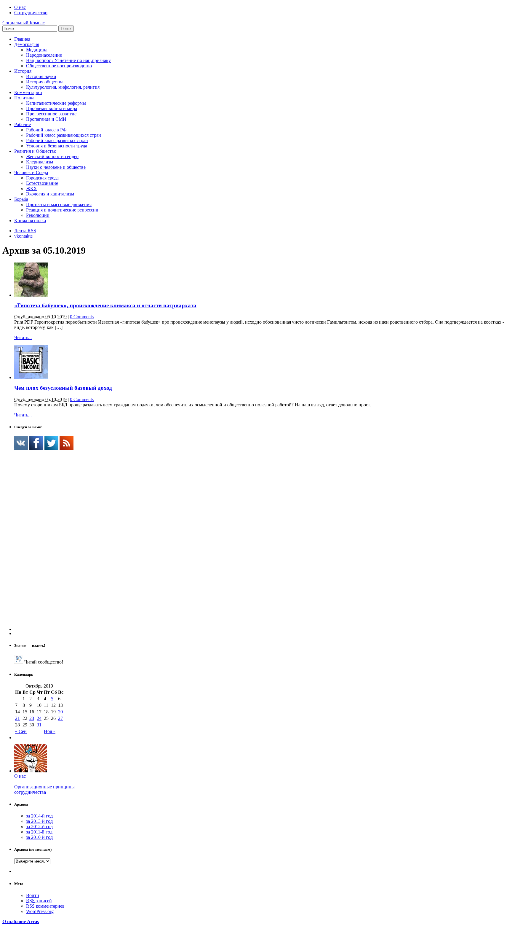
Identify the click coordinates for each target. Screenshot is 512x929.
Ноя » (49, 731)
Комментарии (28, 92)
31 (39, 724)
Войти (32, 895)
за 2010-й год (39, 837)
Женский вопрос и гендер (52, 156)
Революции (37, 215)
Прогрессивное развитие (51, 113)
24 (39, 718)
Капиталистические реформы (56, 103)
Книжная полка (30, 220)
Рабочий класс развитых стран (57, 140)
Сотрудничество (30, 12)
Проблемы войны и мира (51, 108)
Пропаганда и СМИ (46, 119)
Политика (24, 97)
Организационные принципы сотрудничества (44, 789)
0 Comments (82, 316)
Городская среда (42, 177)
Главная (22, 39)
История (22, 71)
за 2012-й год (39, 826)
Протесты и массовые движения (59, 204)
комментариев (45, 906)
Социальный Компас (23, 22)
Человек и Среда (31, 172)
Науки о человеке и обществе (56, 167)
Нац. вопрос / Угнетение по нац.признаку (68, 60)
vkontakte (23, 235)
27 (60, 718)
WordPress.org (40, 911)
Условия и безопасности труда (56, 145)
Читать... (23, 337)
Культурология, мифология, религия (63, 87)
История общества (44, 81)
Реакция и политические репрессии (62, 209)
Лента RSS (25, 230)
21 (17, 718)
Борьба (21, 199)
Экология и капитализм (50, 193)
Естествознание (42, 183)
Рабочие (22, 124)
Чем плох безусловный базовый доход (63, 388)
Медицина (36, 49)
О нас (20, 7)
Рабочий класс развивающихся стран (63, 135)
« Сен (21, 731)
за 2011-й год (39, 831)
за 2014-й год (39, 815)
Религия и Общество (35, 151)
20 (60, 711)
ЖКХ (31, 188)
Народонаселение (44, 55)
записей (39, 900)
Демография (26, 44)
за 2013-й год (39, 821)
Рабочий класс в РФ (46, 129)
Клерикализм (39, 161)
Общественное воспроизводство (59, 65)
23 (31, 718)
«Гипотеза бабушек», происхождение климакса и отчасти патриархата (105, 305)
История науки (41, 76)
